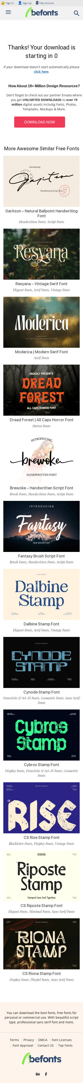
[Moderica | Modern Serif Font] (41, 322)
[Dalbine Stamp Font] (41, 594)
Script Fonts (55, 221)
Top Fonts (65, 1045)
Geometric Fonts (52, 698)
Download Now (39, 122)
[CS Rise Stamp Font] (41, 807)
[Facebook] (46, 1074)
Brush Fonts (18, 494)
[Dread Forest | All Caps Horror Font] (41, 390)
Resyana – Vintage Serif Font (41, 283)
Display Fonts (14, 771)
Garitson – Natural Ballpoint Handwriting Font (41, 213)
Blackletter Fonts (20, 843)
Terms (14, 1040)
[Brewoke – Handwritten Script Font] (41, 458)
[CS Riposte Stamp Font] (41, 875)
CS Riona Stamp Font (41, 973)
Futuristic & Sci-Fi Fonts (21, 698)
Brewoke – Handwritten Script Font (41, 488)
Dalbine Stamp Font (41, 624)
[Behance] (38, 1074)
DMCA (42, 1040)
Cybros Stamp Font (41, 764)
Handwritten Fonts (32, 221)
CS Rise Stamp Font (42, 837)
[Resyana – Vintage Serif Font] (41, 254)
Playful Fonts (40, 979)
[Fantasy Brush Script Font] (41, 526)
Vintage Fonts (60, 290)
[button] (77, 14)
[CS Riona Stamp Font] (41, 943)
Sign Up (25, 3)
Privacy (28, 1040)
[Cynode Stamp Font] (41, 662)
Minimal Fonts (39, 911)
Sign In (7, 3)
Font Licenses (62, 1040)
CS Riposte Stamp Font (42, 905)
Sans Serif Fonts (63, 911)
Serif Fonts (41, 290)
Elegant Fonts (22, 290)
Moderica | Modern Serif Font (41, 352)
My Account (47, 3)
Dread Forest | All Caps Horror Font (41, 419)
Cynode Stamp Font (41, 692)
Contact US (46, 1045)
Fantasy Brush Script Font (41, 556)
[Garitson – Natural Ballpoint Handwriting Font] (41, 181)
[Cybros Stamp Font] (41, 735)
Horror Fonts (41, 426)
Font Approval (23, 1045)
